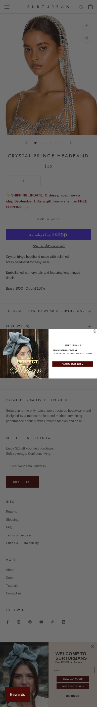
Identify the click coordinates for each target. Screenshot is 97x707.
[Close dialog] (94, 330)
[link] (73, 345)
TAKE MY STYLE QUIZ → (72, 364)
